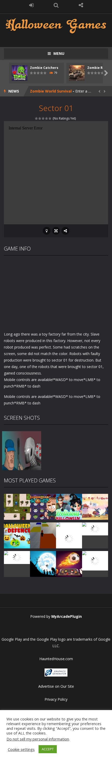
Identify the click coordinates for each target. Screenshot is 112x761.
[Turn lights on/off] (47, 231)
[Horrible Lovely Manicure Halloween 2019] (69, 538)
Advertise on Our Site (56, 686)
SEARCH (56, 5)
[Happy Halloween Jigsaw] (43, 563)
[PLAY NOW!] (19, 72)
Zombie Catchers (44, 67)
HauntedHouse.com (56, 658)
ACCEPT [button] (48, 749)
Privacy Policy (56, 699)
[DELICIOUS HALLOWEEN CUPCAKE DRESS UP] (69, 506)
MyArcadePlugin (66, 616)
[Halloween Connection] (43, 506)
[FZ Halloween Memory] (95, 560)
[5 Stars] (50, 118)
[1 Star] (36, 118)
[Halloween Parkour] (43, 535)
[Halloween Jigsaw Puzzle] (17, 557)
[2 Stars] (40, 118)
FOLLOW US (81, 5)
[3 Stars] (43, 118)
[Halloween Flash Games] (56, 25)
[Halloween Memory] (95, 528)
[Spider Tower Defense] (17, 506)
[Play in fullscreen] (56, 231)
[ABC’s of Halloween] (95, 506)
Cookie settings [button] (21, 749)
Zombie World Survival (51, 91)
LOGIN (31, 5)
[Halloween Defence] (17, 535)
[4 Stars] (46, 118)
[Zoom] (21, 450)
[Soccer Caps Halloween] (69, 563)
